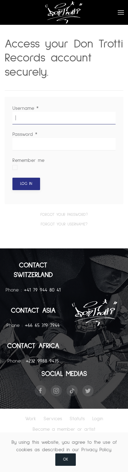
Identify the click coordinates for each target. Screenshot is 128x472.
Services (52, 418)
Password (24, 134)
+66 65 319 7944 (42, 325)
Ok (65, 459)
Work (30, 418)
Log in (26, 184)
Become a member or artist (64, 429)
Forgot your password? (64, 215)
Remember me (28, 160)
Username (25, 108)
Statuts (77, 418)
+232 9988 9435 (42, 360)
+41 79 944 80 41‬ (42, 289)
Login (97, 418)
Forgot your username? (64, 224)
